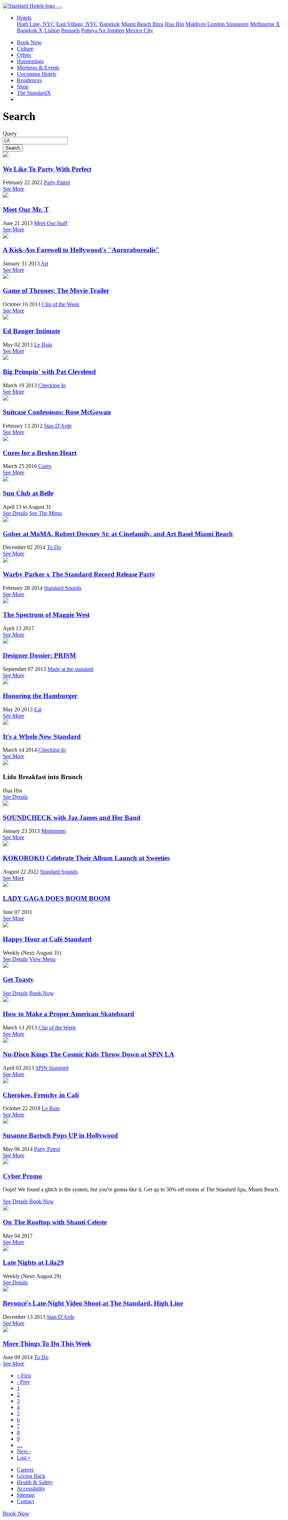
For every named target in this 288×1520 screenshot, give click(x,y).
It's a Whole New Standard (42, 736)
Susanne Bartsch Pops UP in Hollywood (60, 1135)
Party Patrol (57, 182)
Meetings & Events (38, 68)
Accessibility (31, 1489)
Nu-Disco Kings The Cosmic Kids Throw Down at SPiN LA (88, 1054)
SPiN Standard (51, 1068)
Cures (44, 466)
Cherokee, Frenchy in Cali (41, 1095)
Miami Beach (136, 24)
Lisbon (52, 30)
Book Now (29, 42)
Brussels (70, 30)
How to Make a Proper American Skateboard (68, 1014)
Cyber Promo (22, 1176)
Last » (24, 1458)
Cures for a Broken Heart (40, 452)
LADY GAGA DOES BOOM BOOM (56, 898)
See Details (15, 513)
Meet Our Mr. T (26, 209)
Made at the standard (70, 669)
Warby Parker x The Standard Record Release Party (79, 574)
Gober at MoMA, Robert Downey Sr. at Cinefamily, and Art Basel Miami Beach (118, 534)
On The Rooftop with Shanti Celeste (55, 1222)
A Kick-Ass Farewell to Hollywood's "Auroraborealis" (81, 250)
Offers (24, 55)
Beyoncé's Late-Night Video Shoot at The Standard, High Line (93, 1303)
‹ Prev (23, 1382)
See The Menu (45, 513)
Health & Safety (35, 1482)
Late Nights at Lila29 (33, 1262)
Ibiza (157, 24)
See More (13, 189)
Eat (37, 709)
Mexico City (139, 30)
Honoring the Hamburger (40, 695)
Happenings (30, 61)
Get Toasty (18, 979)
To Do (54, 547)
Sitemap (26, 1495)
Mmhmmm (53, 831)
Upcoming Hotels (36, 74)
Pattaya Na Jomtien (102, 30)
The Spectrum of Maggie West (46, 614)
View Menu (42, 959)
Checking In (52, 385)
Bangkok (109, 24)
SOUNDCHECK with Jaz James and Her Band (71, 817)
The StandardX (34, 93)
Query (10, 134)
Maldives (195, 24)
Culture (25, 49)
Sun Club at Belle (28, 493)
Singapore (237, 24)
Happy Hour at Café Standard (47, 939)
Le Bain (43, 345)
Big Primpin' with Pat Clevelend (49, 371)
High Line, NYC (36, 24)
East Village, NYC (77, 24)
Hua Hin (174, 24)
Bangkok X (30, 30)
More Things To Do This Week (47, 1343)
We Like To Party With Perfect (47, 169)
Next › (24, 1451)
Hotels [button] (24, 18)
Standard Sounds (62, 588)
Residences (29, 80)
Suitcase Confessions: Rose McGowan (57, 412)
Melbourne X (265, 24)
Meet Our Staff (50, 223)
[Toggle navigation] (59, 8)
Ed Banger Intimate (31, 331)
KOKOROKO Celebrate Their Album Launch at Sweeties (86, 858)
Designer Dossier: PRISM (39, 655)
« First (24, 1375)
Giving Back (31, 1476)
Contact (25, 1501)
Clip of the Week (60, 304)
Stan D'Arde (58, 426)
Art (44, 264)
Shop (22, 87)
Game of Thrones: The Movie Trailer (56, 290)
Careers (25, 1470)
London (216, 24)
